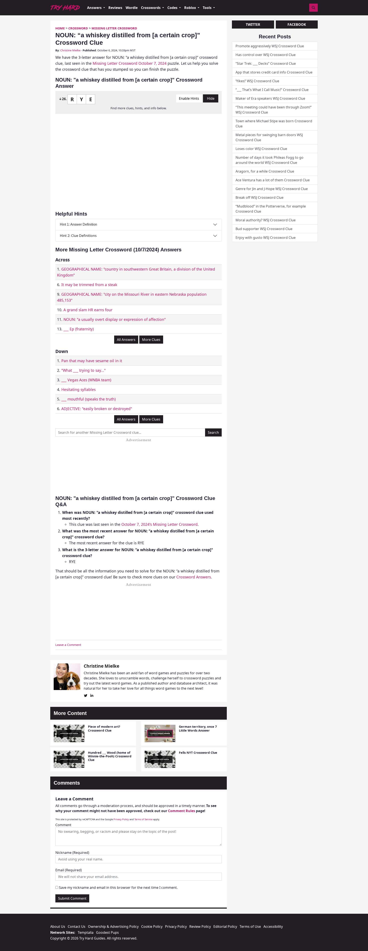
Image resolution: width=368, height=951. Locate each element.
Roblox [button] (190, 7)
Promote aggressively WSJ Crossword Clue (270, 46)
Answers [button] (94, 7)
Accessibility (273, 926)
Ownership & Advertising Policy (113, 926)
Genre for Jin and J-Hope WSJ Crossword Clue (272, 188)
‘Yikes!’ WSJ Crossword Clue (257, 81)
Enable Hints (189, 98)
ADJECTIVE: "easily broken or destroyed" (96, 408)
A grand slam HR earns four (87, 309)
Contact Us (76, 926)
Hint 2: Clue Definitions (78, 235)
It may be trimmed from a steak (89, 284)
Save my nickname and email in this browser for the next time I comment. (118, 887)
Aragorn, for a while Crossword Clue (265, 171)
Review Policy (200, 926)
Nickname (72, 852)
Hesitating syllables (78, 389)
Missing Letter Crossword (114, 28)
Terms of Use (250, 926)
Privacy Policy (121, 819)
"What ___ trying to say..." (83, 370)
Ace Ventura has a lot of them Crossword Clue (273, 180)
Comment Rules (181, 810)
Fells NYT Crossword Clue (198, 753)
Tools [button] (207, 7)
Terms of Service (143, 819)
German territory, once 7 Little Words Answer (198, 728)
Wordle (132, 7)
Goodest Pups (107, 932)
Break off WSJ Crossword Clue (259, 197)
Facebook (297, 24)
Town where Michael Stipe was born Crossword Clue (274, 123)
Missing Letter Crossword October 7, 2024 (130, 63)
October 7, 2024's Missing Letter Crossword (159, 524)
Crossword (78, 28)
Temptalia (85, 932)
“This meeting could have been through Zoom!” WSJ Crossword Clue (274, 110)
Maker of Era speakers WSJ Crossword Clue (270, 98)
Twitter (253, 24)
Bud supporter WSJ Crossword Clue (264, 228)
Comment (63, 825)
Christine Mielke (70, 50)
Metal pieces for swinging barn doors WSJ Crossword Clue (269, 137)
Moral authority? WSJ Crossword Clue (266, 220)
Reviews (115, 7)
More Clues (151, 339)
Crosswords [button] (151, 7)
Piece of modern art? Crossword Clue (104, 728)
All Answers (126, 339)
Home (60, 28)
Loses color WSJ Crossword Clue (261, 148)
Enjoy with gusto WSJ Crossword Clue (266, 237)
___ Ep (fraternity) (78, 328)
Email (68, 870)
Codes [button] (172, 7)
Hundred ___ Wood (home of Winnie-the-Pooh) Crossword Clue (109, 756)
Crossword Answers (193, 576)
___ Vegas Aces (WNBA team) (86, 379)
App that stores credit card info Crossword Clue (274, 72)
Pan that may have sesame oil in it (91, 360)
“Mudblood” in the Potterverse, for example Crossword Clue (271, 209)
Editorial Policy (225, 926)
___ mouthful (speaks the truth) (88, 399)
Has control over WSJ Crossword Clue (266, 54)
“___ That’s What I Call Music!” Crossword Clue (272, 89)
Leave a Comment (68, 645)
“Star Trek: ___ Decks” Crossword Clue (266, 63)
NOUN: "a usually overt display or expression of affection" (114, 319)
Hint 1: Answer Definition (78, 224)
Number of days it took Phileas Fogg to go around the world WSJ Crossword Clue (269, 160)
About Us (57, 926)
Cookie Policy (151, 926)
